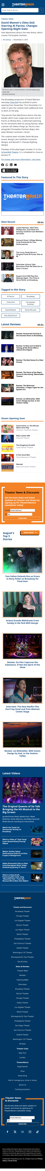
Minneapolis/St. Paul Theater (22, 957)
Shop (23, 1071)
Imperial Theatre (22, 438)
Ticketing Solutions (22, 1089)
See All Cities (22, 961)
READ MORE (29, 532)
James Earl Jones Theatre (26, 466)
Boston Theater (22, 925)
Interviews (22, 984)
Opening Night (22, 980)
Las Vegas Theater (22, 929)
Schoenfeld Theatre (9, 152)
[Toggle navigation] (1, 4)
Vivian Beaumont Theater (26, 457)
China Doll (14, 102)
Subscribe (23, 518)
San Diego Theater (22, 1025)
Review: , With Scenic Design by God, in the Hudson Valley (22, 753)
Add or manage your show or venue (22, 1080)
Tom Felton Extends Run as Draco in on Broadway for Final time (22, 579)
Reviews (22, 975)
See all (40, 222)
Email (7, 510)
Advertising (22, 1076)
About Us (22, 1085)
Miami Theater (22, 934)
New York (22, 1053)
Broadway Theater (22, 911)
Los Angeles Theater (23, 920)
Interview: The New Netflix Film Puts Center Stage (22, 709)
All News (22, 1044)
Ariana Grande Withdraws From (22, 621)
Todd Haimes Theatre (24, 447)
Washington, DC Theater (22, 952)
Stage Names (22, 1066)
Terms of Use (12, 1161)
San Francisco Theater (22, 943)
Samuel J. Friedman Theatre (27, 430)
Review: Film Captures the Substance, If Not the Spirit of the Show (22, 665)
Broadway (7, 40)
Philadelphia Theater (22, 939)
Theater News (7, 18)
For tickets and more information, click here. (21, 159)
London (22, 1057)
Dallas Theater (22, 1003)
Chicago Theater (22, 916)
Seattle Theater (23, 948)
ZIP (6, 514)
